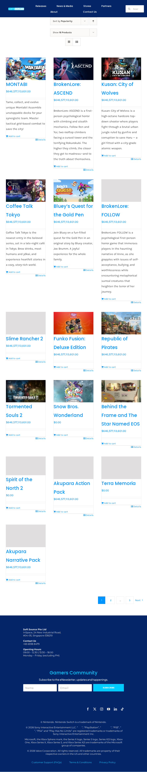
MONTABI (16, 84)
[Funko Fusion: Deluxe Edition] (73, 323)
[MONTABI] (26, 69)
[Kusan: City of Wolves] (121, 69)
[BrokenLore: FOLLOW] (121, 190)
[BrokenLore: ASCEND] (73, 69)
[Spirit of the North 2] (26, 466)
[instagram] (101, 709)
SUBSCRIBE (108, 687)
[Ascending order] (93, 21)
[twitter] (94, 709)
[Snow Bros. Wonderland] (73, 391)
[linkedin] (115, 709)
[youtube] (108, 709)
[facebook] (87, 709)
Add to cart (14, 136)
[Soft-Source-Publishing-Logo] (16, 8)
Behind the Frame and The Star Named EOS (120, 415)
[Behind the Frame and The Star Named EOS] (121, 391)
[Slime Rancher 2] (26, 323)
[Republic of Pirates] (121, 323)
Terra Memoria (118, 483)
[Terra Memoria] (121, 468)
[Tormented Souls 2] (26, 391)
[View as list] (76, 42)
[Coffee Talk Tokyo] (26, 190)
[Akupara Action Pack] (73, 468)
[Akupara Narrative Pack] (26, 536)
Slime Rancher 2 (24, 339)
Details (42, 139)
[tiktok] (122, 709)
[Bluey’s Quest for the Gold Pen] (73, 190)
